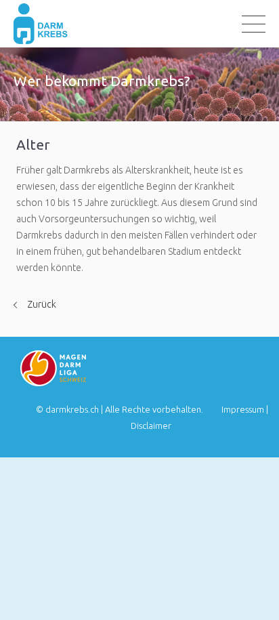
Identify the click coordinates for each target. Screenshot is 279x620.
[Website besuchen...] (53, 383)
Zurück (41, 304)
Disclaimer (151, 425)
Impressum (242, 409)
